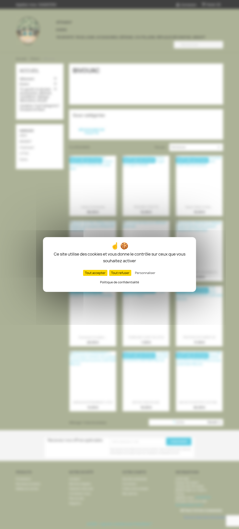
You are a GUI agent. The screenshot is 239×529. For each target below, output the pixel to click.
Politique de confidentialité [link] (119, 282)
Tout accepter (95, 273)
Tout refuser (120, 273)
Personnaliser (145, 273)
